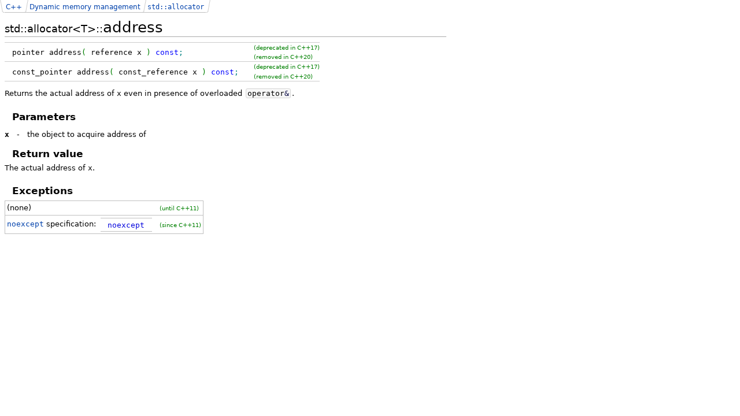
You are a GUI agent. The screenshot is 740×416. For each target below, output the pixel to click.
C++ (14, 7)
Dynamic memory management (84, 7)
